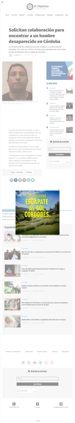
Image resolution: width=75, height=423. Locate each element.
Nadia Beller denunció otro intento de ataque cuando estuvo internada (25, 217)
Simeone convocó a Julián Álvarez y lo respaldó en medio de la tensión (57, 120)
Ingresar (66, 351)
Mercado (22, 15)
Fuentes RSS (29, 351)
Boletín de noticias (61, 142)
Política (14, 15)
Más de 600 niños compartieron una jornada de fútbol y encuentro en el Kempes (46, 253)
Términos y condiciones (13, 351)
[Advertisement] (25, 116)
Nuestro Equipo (42, 351)
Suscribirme (60, 154)
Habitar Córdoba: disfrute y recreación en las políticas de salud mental (44, 287)
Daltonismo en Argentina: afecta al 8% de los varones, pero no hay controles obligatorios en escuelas (45, 236)
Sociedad (30, 15)
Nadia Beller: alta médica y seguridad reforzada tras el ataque (44, 320)
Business (50, 15)
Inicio (7, 15)
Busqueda (19, 172)
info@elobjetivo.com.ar (61, 407)
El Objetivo (17, 55)
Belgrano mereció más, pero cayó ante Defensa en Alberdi (21, 214)
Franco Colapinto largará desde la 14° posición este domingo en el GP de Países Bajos (57, 108)
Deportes (53, 103)
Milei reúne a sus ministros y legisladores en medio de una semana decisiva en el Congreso (31, 219)
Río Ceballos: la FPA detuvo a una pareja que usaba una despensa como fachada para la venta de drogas (45, 304)
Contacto (54, 351)
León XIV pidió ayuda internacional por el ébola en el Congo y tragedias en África (43, 270)
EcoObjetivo (59, 15)
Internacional (40, 15)
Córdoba (29, 172)
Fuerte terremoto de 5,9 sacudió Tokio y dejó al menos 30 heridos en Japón (57, 132)
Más (67, 15)
